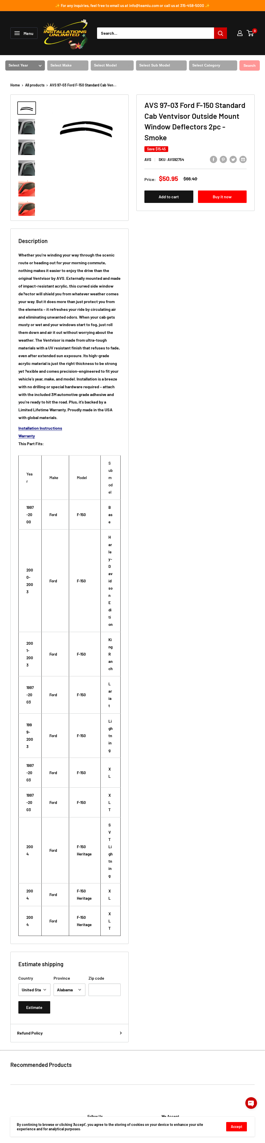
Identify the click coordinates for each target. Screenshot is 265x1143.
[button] (251, 1103)
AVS (147, 159)
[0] (250, 33)
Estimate (34, 1007)
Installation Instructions (40, 428)
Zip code (96, 978)
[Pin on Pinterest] (223, 159)
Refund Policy (30, 1032)
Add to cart (169, 196)
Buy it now (222, 196)
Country (25, 978)
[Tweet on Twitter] (233, 159)
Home (15, 85)
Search (250, 65)
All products (35, 85)
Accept (236, 1126)
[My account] (239, 33)
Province (62, 978)
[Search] (220, 33)
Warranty (26, 435)
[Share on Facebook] (213, 159)
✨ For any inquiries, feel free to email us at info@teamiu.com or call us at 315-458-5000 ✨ (132, 5)
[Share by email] (243, 159)
